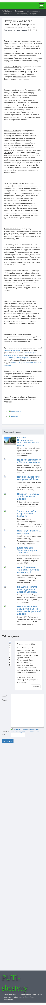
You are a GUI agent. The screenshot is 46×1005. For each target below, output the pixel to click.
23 (20, 883)
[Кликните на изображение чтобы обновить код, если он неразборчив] (27, 730)
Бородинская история (16, 789)
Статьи (13, 775)
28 (17, 885)
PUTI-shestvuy (17, 4)
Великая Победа (15, 801)
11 (13, 882)
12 (14, 882)
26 (14, 885)
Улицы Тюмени (15, 792)
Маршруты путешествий (17, 778)
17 (12, 883)
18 (13, 883)
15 (19, 882)
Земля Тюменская (15, 804)
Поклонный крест (18, 362)
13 (16, 882)
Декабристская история (17, 787)
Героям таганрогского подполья (16, 357)
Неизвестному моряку (12, 350)
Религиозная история (16, 812)
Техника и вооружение (16, 798)
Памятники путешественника (15, 30)
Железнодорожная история (18, 810)
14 (17, 882)
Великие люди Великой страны (18, 795)
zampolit (18, 27)
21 (17, 883)
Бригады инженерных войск (18, 815)
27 (16, 885)
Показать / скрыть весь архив (18, 855)
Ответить (36, 686)
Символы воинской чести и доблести (20, 807)
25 (13, 885)
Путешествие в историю (17, 781)
